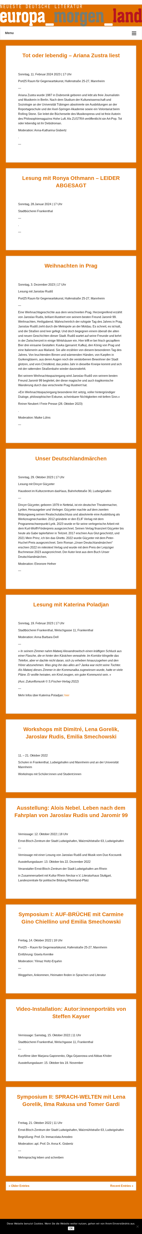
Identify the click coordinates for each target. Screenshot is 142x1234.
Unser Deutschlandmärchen (71, 458)
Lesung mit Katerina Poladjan (71, 605)
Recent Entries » (121, 1185)
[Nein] (137, 1226)
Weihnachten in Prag (71, 266)
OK (71, 1228)
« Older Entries (19, 1185)
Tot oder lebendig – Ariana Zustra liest (71, 55)
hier (66, 695)
